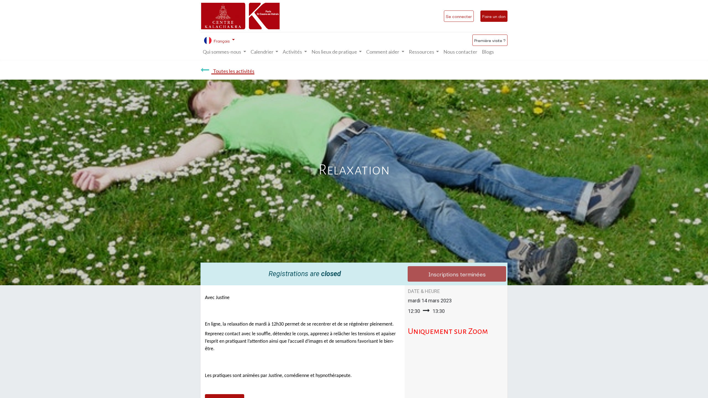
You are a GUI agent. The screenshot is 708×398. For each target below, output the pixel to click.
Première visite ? (490, 40)
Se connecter (459, 16)
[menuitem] (460, 52)
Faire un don (494, 16)
